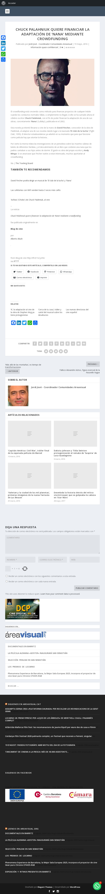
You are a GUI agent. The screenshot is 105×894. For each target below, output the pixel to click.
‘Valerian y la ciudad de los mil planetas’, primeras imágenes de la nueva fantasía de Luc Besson (29, 495)
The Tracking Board (24, 163)
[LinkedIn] (3, 43)
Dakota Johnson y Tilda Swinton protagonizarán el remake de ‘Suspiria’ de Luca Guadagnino (75, 453)
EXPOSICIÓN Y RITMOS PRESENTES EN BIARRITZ (28, 871)
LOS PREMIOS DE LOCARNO (21, 666)
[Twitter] (3, 48)
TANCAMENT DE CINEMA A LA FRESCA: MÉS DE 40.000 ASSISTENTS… (37, 751)
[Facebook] (3, 37)
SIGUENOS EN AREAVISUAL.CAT (24, 704)
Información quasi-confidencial (44, 47)
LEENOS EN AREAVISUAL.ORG (23, 828)
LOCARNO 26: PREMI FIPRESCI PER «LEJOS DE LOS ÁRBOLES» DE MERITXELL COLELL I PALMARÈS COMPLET (49, 719)
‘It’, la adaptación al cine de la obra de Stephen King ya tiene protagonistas (22, 312)
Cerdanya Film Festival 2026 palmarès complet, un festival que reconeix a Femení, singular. (48, 736)
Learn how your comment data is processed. (60, 594)
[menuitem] (3, 3)
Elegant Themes (45, 887)
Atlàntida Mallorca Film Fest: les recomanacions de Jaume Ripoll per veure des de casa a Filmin (50, 727)
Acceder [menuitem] (12, 3)
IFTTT (16, 261)
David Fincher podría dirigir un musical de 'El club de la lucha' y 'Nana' (41, 180)
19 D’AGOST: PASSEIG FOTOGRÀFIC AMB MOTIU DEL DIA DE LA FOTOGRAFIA (40, 745)
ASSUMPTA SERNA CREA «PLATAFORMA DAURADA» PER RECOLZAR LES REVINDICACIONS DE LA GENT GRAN (51, 710)
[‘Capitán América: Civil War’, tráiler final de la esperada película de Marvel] (29, 434)
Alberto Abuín (17, 238)
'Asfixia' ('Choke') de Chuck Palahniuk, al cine (30, 199)
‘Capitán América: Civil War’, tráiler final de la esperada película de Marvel (28, 451)
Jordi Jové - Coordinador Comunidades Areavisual (50, 44)
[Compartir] (3, 59)
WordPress (75, 887)
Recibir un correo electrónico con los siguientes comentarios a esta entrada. (42, 576)
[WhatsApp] (3, 54)
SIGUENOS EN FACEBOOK (18, 772)
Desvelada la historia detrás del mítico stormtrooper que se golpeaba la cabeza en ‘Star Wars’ (75, 495)
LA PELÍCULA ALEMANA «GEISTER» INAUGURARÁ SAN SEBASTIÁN (37, 653)
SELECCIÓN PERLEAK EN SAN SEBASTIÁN (27, 660)
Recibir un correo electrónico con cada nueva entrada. (32, 581)
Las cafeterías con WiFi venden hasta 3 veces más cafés (36, 190)
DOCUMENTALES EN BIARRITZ (22, 646)
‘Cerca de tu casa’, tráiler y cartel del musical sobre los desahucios (50, 312)
